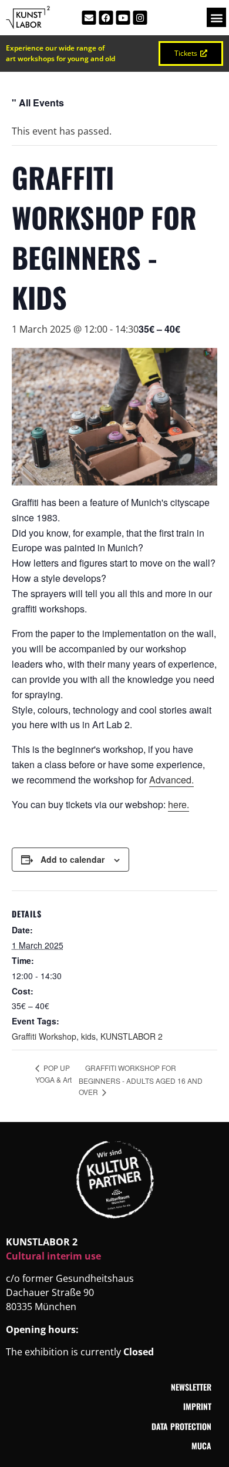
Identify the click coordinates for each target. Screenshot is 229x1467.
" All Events (38, 102)
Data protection (181, 1426)
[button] (216, 17)
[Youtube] (123, 18)
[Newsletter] (89, 18)
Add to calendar (73, 859)
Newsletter (191, 1387)
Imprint (197, 1406)
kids (88, 1036)
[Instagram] (140, 18)
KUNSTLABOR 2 (131, 1036)
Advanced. (171, 779)
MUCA (201, 1445)
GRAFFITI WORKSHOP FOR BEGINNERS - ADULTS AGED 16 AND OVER (141, 1080)
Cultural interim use (53, 1256)
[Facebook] (106, 18)
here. (178, 804)
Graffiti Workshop (44, 1036)
